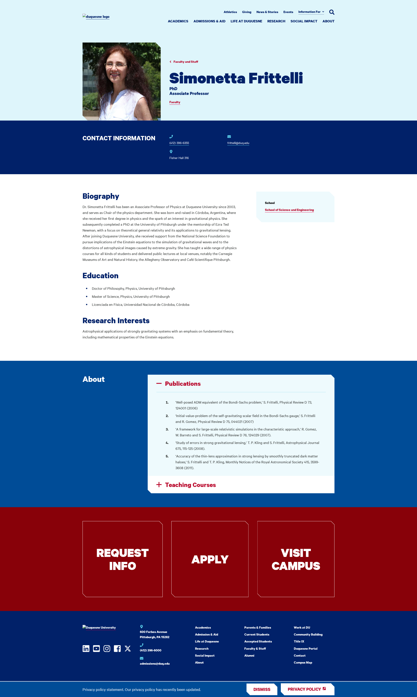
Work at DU (302, 627)
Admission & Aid (206, 634)
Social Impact (304, 21)
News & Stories (267, 12)
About (328, 21)
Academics (178, 21)
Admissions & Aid (209, 21)
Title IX (299, 641)
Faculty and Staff (185, 62)
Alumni (249, 655)
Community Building (308, 634)
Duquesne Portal (306, 648)
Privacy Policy (304, 689)
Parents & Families (257, 627)
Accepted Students (258, 641)
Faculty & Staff (255, 648)
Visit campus (296, 559)
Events (288, 12)
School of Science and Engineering (289, 210)
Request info (122, 559)
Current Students (256, 634)
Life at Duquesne (246, 21)
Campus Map (303, 662)
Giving (246, 12)
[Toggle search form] (331, 12)
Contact (300, 655)
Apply (210, 559)
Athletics (230, 12)
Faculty (174, 102)
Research (276, 21)
